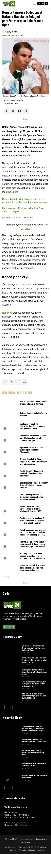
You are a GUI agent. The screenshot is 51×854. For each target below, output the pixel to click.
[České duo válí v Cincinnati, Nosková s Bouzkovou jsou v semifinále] (10, 474)
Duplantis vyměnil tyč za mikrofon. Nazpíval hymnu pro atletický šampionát (32, 426)
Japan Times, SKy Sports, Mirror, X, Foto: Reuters (28, 96)
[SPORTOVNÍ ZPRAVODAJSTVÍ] (9, 4)
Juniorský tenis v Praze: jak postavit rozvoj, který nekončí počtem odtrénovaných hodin (32, 728)
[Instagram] (42, 3)
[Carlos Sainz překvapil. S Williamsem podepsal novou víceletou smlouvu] (10, 497)
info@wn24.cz (18, 822)
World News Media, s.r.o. (24, 839)
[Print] (26, 111)
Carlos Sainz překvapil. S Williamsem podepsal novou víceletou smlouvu (31, 497)
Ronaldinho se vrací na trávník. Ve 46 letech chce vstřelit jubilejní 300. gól (33, 438)
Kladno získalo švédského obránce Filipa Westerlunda (34, 764)
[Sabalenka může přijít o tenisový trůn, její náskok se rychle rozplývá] (10, 485)
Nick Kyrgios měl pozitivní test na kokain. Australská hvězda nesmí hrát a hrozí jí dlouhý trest (33, 533)
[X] (46, 3)
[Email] (19, 111)
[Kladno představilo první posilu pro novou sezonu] (12, 777)
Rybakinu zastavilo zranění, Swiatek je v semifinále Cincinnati (31, 450)
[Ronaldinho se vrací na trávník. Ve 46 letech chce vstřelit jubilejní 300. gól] (10, 438)
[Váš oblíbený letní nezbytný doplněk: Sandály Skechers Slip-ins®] (12, 753)
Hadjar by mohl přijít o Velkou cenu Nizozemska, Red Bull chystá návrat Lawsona (32, 567)
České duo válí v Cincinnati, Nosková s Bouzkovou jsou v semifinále (31, 473)
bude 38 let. (12, 191)
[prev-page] (4, 578)
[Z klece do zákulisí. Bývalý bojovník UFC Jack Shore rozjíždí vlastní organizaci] (10, 462)
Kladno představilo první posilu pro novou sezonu (34, 776)
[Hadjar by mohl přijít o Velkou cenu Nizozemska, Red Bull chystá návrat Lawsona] (10, 568)
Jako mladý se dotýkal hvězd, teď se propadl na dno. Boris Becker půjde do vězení (34, 683)
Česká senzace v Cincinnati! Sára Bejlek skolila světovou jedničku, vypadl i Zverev (32, 520)
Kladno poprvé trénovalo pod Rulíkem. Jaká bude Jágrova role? (34, 740)
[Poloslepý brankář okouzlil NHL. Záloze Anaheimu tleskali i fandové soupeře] (12, 673)
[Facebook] (39, 3)
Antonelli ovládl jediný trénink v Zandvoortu (33, 414)
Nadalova (7, 312)
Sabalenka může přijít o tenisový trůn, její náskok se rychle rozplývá (34, 485)
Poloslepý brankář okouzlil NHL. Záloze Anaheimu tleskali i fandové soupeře (34, 671)
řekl (13, 263)
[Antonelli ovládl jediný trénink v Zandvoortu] (10, 415)
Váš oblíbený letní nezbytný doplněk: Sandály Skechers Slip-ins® (33, 752)
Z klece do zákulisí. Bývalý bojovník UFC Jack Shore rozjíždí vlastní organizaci (33, 461)
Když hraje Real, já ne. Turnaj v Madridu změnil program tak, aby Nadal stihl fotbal (34, 695)
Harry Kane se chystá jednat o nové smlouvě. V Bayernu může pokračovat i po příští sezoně (33, 544)
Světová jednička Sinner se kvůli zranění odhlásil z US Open (33, 402)
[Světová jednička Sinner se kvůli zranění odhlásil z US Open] (10, 403)
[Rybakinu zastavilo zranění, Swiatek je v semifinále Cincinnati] (10, 450)
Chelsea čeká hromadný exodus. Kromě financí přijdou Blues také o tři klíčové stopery (34, 647)
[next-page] (8, 578)
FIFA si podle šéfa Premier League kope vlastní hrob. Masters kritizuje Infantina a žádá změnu (32, 557)
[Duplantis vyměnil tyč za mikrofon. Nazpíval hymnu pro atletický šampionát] (10, 426)
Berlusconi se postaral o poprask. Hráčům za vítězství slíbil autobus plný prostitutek (34, 659)
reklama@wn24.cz (21, 825)
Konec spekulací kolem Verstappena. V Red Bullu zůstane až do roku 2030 (31, 508)
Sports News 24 (16, 101)
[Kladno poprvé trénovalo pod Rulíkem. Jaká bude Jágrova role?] (12, 741)
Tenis (5, 32)
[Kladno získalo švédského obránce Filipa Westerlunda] (12, 765)
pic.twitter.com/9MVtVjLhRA (18, 217)
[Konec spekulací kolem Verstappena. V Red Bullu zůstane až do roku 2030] (10, 509)
